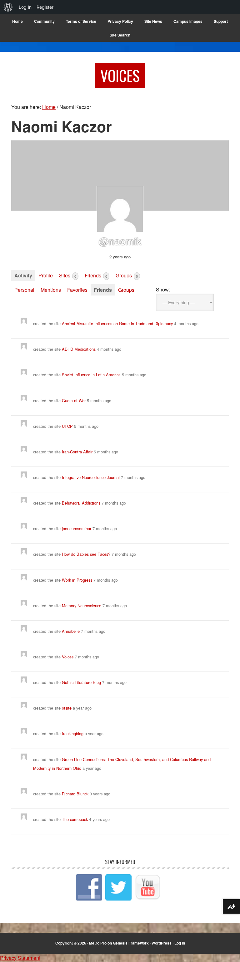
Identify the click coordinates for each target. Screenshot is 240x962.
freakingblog (72, 733)
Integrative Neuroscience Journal (91, 477)
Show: (163, 289)
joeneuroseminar (76, 528)
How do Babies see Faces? (86, 554)
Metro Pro (98, 943)
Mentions (51, 289)
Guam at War (74, 400)
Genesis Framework (131, 943)
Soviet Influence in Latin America (92, 375)
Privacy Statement (20, 957)
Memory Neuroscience (81, 605)
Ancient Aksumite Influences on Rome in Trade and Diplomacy (117, 323)
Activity (23, 275)
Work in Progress (77, 580)
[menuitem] (8, 7)
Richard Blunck (75, 794)
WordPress (162, 943)
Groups (127, 275)
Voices (120, 75)
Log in (179, 943)
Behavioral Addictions (81, 503)
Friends (96, 275)
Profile (45, 275)
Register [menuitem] (45, 7)
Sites (67, 275)
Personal (24, 289)
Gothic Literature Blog (81, 682)
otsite (67, 708)
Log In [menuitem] (25, 7)
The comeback (75, 819)
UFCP (67, 426)
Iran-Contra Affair (77, 452)
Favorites (77, 289)
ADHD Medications (79, 349)
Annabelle (71, 631)
